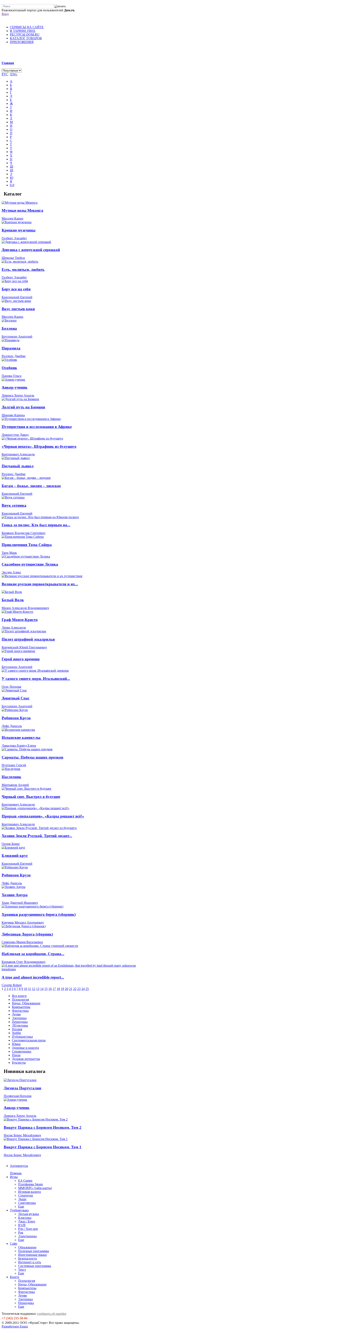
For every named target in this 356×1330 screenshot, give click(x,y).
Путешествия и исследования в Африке (37, 427)
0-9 (12, 185)
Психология (26, 1280)
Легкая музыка (28, 1214)
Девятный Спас (15, 698)
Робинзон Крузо (16, 718)
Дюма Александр (14, 627)
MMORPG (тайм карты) (35, 1188)
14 (41, 989)
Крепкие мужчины (18, 230)
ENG (13, 74)
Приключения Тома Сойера (27, 545)
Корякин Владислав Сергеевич (23, 533)
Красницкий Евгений (17, 297)
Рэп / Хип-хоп (28, 1229)
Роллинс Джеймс (14, 356)
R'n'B (22, 1225)
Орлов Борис (11, 844)
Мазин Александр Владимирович (25, 608)
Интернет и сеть (29, 1262)
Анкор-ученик (14, 387)
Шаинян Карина (13, 415)
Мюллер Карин (12, 218)
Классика (24, 1217)
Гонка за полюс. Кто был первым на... (36, 525)
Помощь (16, 1173)
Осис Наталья (11, 686)
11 (29, 989)
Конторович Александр (18, 454)
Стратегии (25, 1195)
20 (66, 989)
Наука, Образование (32, 1284)
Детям (22, 1295)
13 (37, 989)
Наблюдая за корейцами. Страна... (33, 954)
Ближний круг (15, 855)
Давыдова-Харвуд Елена (19, 745)
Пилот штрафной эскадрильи (28, 639)
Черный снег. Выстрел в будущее (31, 796)
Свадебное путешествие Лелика (30, 564)
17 (54, 989)
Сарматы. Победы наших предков (32, 757)
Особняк (9, 368)
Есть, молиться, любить (23, 269)
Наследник (11, 777)
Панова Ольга (11, 376)
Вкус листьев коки (18, 309)
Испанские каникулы (21, 737)
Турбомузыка (19, 1210)
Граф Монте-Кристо (20, 620)
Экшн (22, 1199)
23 (79, 989)
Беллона (9, 328)
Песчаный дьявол (18, 466)
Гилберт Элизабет (14, 238)
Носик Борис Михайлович (22, 1135)
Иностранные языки (32, 1254)
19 (62, 989)
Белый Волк (13, 600)
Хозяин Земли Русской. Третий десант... (37, 836)
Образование (27, 1247)
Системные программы (34, 1266)
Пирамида (11, 348)
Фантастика (26, 1292)
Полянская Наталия (17, 1096)
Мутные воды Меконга (22, 210)
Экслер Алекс (11, 572)
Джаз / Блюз (26, 1221)
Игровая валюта (29, 1191)
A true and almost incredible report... (33, 977)
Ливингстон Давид (15, 434)
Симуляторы (27, 1203)
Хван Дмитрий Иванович (20, 902)
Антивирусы (19, 1165)
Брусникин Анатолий (17, 336)
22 (74, 989)
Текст (22, 1269)
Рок (20, 1232)
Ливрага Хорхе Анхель (18, 395)
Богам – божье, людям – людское (31, 486)
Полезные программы (33, 1251)
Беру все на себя (16, 289)
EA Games (25, 1180)
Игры (14, 1177)
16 (50, 989)
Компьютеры (27, 1288)
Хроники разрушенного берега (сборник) (39, 914)
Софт (13, 1243)
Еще (21, 1206)
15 (46, 989)
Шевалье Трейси (13, 258)
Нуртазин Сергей (14, 765)
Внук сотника (14, 505)
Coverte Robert (12, 985)
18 (58, 989)
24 (83, 989)
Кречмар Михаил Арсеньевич (23, 922)
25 (87, 989)
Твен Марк (9, 552)
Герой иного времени (21, 659)
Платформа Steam (30, 1184)
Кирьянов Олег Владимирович (23, 962)
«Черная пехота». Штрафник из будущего (39, 446)
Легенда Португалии (22, 1088)
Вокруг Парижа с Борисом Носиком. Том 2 (42, 1127)
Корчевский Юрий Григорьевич (24, 647)
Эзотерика (25, 1299)
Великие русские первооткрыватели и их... (40, 584)
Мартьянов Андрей (15, 785)
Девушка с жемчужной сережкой (31, 250)
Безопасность (27, 1258)
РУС (5, 74)
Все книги (19, 996)
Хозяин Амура (15, 895)
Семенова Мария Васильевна (22, 942)
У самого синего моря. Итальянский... (36, 678)
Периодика (26, 1303)
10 (25, 989)
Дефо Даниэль (12, 726)
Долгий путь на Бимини (23, 407)
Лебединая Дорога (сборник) (27, 934)
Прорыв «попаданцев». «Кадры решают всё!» (43, 816)
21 (70, 989)
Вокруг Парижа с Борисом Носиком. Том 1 (42, 1147)
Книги (14, 1277)
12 (33, 989)
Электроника (27, 1236)
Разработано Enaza (15, 1326)
